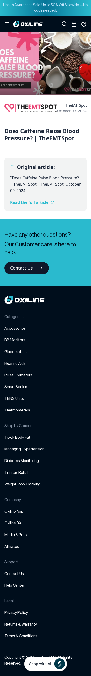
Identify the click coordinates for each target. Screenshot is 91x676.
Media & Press (16, 535)
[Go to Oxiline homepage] (28, 24)
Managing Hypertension (24, 449)
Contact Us (21, 268)
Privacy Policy (16, 613)
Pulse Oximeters (18, 375)
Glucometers (15, 352)
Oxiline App (13, 511)
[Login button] (84, 24)
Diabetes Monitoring (21, 461)
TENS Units (14, 399)
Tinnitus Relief (16, 473)
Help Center (14, 585)
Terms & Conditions (20, 636)
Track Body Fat (17, 437)
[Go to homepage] (45, 300)
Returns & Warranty (20, 624)
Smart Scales (15, 387)
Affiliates (11, 546)
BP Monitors (14, 340)
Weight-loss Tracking (22, 484)
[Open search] (64, 24)
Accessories (15, 328)
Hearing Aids (14, 363)
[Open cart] (74, 24)
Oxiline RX (12, 523)
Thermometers (17, 410)
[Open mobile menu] (7, 24)
